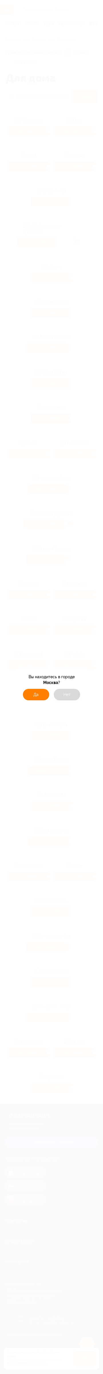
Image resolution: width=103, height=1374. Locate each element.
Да (36, 694)
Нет (67, 694)
